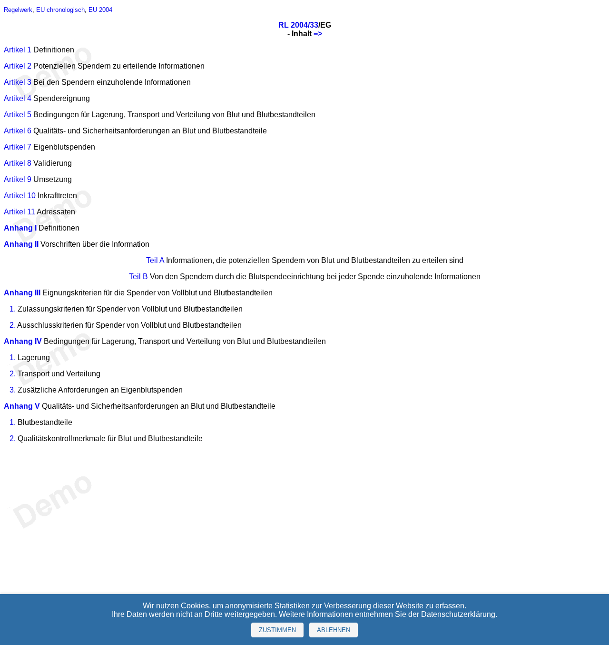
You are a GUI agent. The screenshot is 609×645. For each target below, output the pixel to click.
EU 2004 (100, 9)
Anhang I (20, 228)
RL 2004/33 (298, 25)
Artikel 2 (17, 66)
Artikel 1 (17, 50)
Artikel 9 (17, 179)
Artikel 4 (17, 98)
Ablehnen (333, 630)
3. (13, 390)
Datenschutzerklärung (458, 614)
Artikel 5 (17, 115)
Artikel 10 (20, 195)
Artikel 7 (17, 147)
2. (13, 325)
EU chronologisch (60, 9)
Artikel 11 (19, 212)
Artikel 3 (17, 82)
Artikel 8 (17, 163)
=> (318, 34)
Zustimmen (277, 630)
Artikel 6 (17, 131)
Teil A (155, 260)
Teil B (138, 276)
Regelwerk (18, 9)
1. (13, 309)
